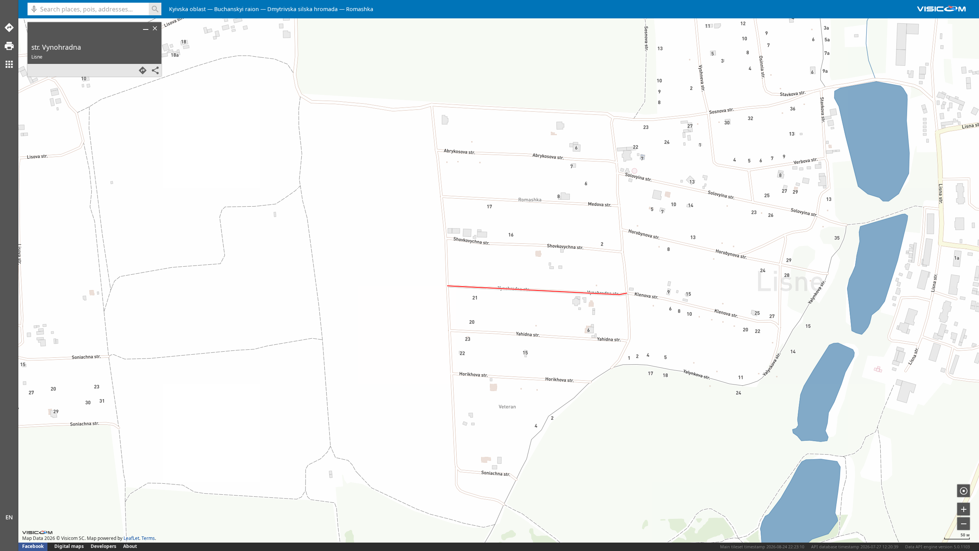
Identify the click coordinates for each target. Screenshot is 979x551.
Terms (148, 538)
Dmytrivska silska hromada (302, 9)
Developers (103, 546)
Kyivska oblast (187, 9)
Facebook (33, 546)
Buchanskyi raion (236, 9)
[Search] (155, 9)
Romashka (359, 9)
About (130, 546)
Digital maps (69, 546)
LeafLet (131, 538)
